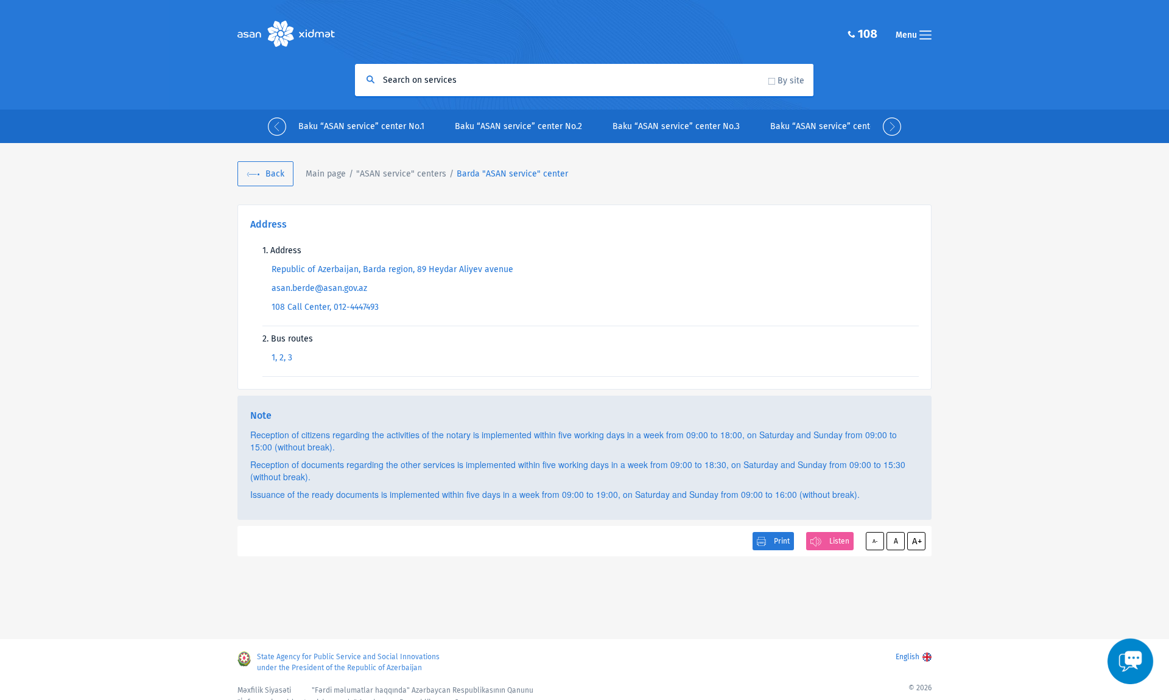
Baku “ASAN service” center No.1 (361, 126)
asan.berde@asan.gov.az (319, 288)
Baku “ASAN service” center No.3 (676, 126)
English (907, 657)
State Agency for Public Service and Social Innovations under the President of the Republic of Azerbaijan (348, 662)
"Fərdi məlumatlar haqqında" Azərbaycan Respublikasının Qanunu (422, 690)
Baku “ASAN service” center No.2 (518, 126)
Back (274, 174)
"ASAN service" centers (401, 174)
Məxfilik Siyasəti (264, 690)
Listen (839, 541)
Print (782, 541)
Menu (907, 35)
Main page (326, 174)
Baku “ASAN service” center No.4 (833, 126)
